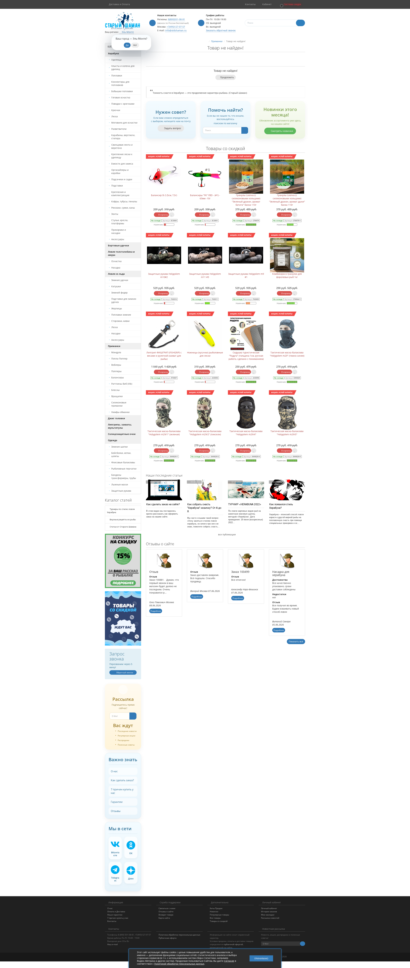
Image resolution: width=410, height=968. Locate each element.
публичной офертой (233, 944)
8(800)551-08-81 (176, 19)
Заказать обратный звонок (221, 30)
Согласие (229, 960)
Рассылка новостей (270, 918)
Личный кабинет (269, 908)
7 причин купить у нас (122, 791)
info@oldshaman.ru (176, 30)
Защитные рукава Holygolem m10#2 (164, 275)
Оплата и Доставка (116, 911)
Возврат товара (166, 914)
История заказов (269, 911)
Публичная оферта (167, 938)
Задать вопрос (172, 128)
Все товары (215, 918)
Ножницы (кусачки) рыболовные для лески (205, 354)
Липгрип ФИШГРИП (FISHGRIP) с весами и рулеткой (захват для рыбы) (164, 355)
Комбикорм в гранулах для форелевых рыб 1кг (287, 275)
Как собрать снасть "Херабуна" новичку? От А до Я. (204, 508)
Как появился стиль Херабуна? (281, 506)
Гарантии (117, 802)
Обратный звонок (124, 672)
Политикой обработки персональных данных (179, 963)
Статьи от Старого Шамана (122, 527)
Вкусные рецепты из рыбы (122, 519)
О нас (114, 771)
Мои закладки (267, 914)
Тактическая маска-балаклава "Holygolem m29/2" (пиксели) (205, 433)
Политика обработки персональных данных (179, 934)
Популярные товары (219, 914)
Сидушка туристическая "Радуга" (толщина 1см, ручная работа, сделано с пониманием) (246, 355)
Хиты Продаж (216, 908)
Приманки (216, 41)
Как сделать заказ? (122, 780)
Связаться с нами (167, 908)
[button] (290, 4)
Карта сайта (164, 918)
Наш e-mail (112, 944)
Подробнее (155, 611)
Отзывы (115, 811)
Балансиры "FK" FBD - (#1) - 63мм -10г (205, 197)
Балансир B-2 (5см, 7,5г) (164, 195)
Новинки (214, 911)
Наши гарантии (114, 914)
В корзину (163, 214)
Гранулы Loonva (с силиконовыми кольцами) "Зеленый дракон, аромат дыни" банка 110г (287, 200)
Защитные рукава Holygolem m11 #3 (205, 275)
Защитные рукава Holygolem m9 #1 (246, 275)
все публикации (226, 534)
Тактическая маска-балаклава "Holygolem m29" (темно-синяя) (287, 354)
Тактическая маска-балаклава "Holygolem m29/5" (287, 433)
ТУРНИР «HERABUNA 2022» (244, 504)
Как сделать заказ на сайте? (163, 504)
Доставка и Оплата (119, 4)
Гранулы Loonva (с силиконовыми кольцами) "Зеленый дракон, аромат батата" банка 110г (246, 200)
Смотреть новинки (281, 130)
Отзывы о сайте (166, 911)
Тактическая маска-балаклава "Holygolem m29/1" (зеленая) (164, 433)
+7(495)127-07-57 (176, 26)
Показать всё (296, 641)
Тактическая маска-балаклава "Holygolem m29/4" (246, 433)
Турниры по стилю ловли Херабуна (121, 511)
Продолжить (227, 77)
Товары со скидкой (219, 921)
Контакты (111, 921)
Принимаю (261, 958)
